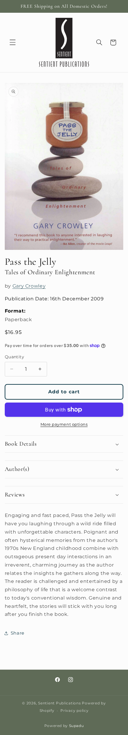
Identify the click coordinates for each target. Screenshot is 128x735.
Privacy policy (74, 711)
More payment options (64, 424)
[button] (12, 42)
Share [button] (17, 633)
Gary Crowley (29, 286)
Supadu (76, 726)
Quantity (14, 356)
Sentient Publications (59, 703)
